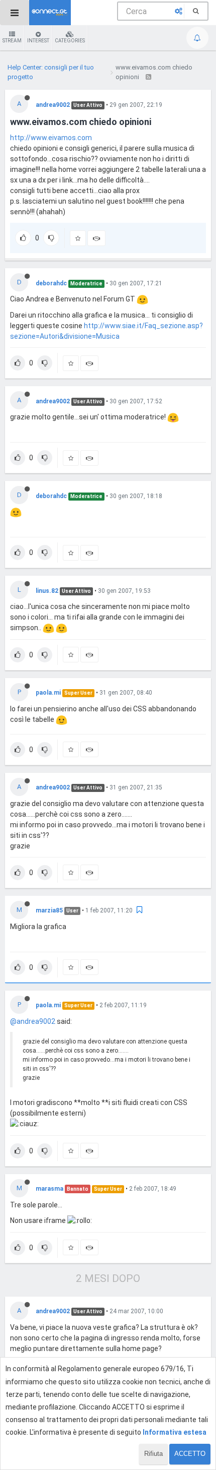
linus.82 (47, 590)
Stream (12, 40)
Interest (38, 40)
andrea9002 (53, 104)
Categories (70, 40)
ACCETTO (189, 1453)
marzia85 (49, 910)
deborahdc (51, 283)
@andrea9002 (32, 1021)
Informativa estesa (174, 1432)
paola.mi (48, 692)
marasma (49, 1188)
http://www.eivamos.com (51, 138)
